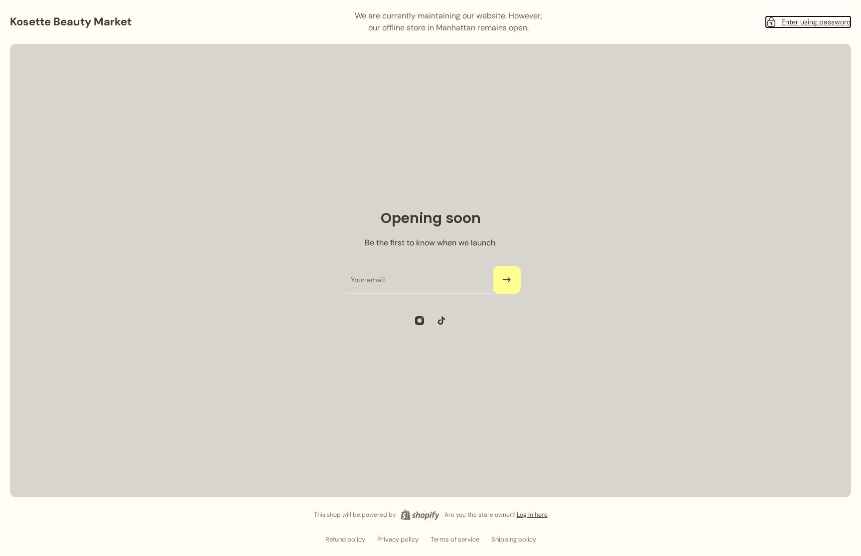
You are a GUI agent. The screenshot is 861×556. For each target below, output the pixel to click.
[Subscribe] (507, 280)
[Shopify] (420, 514)
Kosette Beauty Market (71, 21)
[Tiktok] (441, 321)
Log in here (532, 515)
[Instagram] (419, 321)
